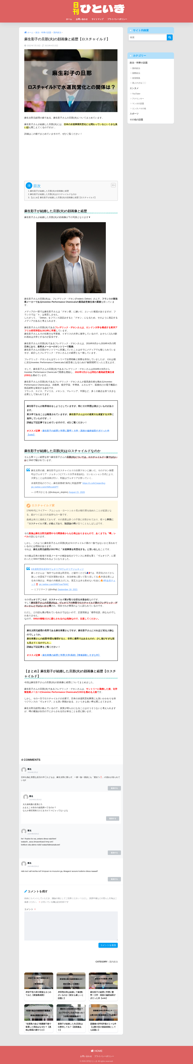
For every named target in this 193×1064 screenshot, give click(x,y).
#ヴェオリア (54, 569)
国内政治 (113, 961)
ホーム (69, 19)
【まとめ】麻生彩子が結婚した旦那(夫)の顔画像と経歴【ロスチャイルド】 (63, 197)
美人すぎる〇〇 (139, 83)
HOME (98, 1050)
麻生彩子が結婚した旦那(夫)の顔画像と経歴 (49, 191)
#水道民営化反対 (39, 569)
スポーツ (134, 113)
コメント (30, 909)
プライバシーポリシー (117, 19)
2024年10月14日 (35, 800)
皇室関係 (136, 78)
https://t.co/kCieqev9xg (93, 483)
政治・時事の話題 (139, 62)
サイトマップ (97, 19)
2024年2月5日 (33, 772)
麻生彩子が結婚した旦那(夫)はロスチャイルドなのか (53, 194)
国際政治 (136, 73)
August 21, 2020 (77, 492)
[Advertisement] (71, 157)
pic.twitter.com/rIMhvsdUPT (44, 487)
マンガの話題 (138, 103)
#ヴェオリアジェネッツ (72, 569)
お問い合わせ (82, 19)
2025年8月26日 (33, 834)
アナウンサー (138, 99)
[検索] (170, 37)
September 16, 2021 (67, 589)
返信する (114, 788)
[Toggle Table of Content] (112, 185)
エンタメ (134, 88)
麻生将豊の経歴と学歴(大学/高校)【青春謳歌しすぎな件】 (71, 655)
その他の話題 (136, 119)
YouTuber (136, 94)
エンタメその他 (139, 108)
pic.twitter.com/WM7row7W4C (54, 584)
